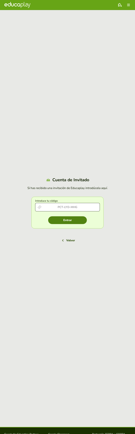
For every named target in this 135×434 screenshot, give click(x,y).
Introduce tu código (46, 201)
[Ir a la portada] (17, 5)
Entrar (67, 220)
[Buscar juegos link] (120, 5)
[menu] (128, 5)
